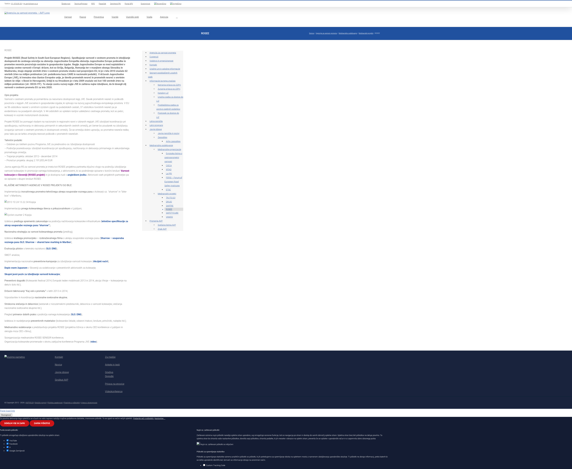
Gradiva (109, 372)
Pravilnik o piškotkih (72, 403)
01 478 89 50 (16, 4)
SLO (48, 248)
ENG (54, 248)
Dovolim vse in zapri (14, 423)
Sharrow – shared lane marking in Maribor (48, 242)
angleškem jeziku (76, 174)
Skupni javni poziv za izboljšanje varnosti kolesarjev (32, 274)
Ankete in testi (112, 364)
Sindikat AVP (61, 379)
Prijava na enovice (114, 383)
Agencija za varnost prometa (163, 53)
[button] (177, 17)
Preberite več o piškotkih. (143, 418)
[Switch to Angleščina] (175, 3)
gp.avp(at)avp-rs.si (30, 4)
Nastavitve (159, 418)
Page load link (7, 410)
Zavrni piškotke (42, 423)
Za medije (110, 357)
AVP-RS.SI (30, 403)
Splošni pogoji (40, 403)
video (93, 341)
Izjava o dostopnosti (89, 403)
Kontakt (59, 357)
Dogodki (109, 376)
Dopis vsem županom (16, 267)
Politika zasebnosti (55, 403)
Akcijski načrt (100, 261)
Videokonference (113, 391)
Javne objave (62, 372)
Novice (58, 364)
